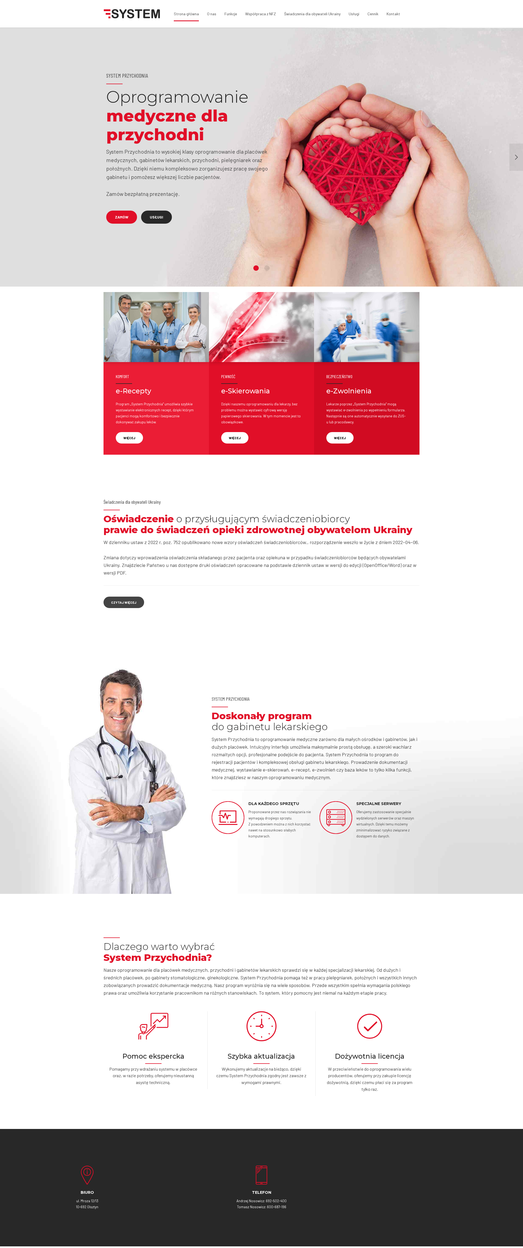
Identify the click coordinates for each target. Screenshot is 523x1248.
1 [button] (256, 268)
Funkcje (230, 13)
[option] (261, 157)
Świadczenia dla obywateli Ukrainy (312, 13)
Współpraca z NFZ (260, 13)
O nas (211, 13)
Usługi (354, 13)
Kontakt (393, 13)
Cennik (372, 13)
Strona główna (186, 13)
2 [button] (267, 268)
